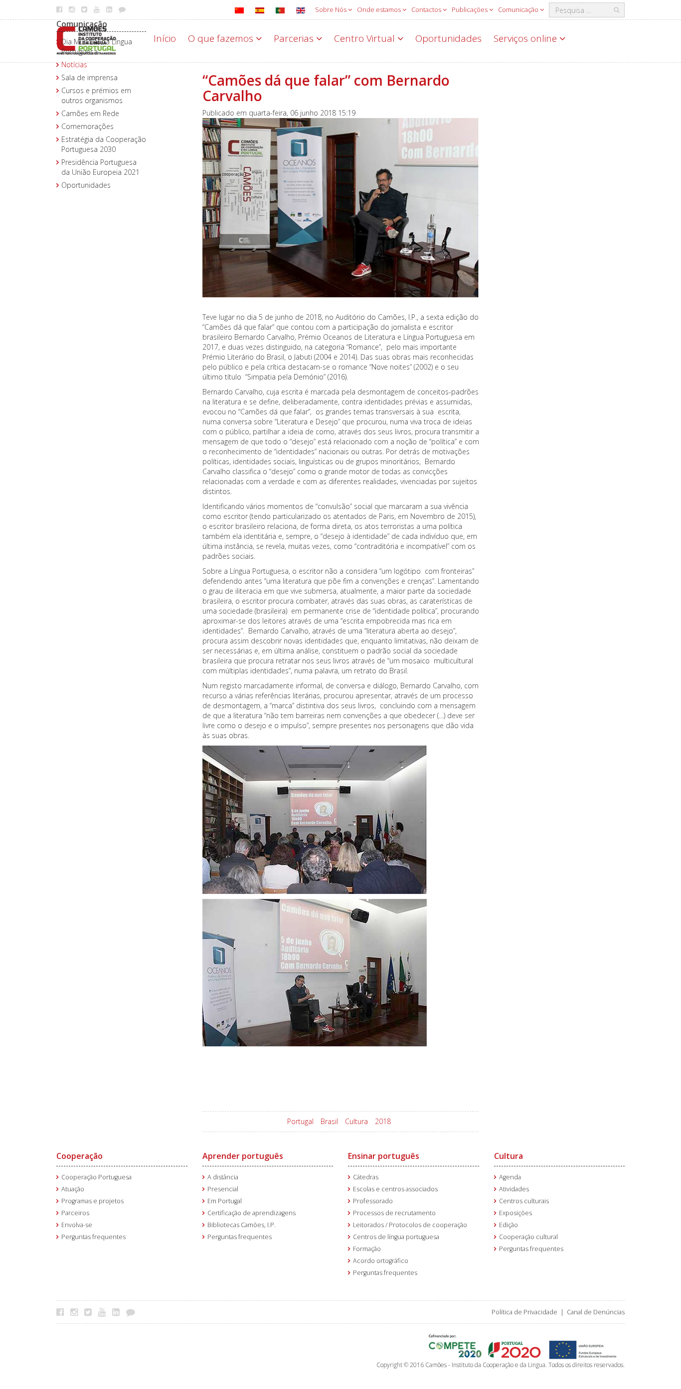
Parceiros (75, 1213)
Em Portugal (224, 1201)
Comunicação (519, 9)
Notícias (74, 64)
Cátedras (365, 1177)
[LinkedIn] (118, 1312)
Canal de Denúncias (596, 1312)
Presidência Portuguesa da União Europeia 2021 (100, 167)
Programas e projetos (92, 1201)
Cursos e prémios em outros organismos (96, 95)
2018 (383, 1121)
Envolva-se (76, 1225)
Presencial (222, 1189)
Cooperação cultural (528, 1237)
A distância (222, 1177)
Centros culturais (524, 1201)
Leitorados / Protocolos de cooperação (410, 1225)
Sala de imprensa (89, 77)
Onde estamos (379, 9)
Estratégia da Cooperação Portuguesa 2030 (103, 144)
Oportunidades (448, 38)
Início (165, 38)
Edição (508, 1225)
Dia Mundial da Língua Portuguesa (96, 46)
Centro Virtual (365, 38)
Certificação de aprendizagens (251, 1213)
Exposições (515, 1213)
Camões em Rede (90, 113)
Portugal (300, 1121)
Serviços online (526, 38)
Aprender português (242, 1155)
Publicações (470, 9)
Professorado (373, 1201)
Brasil (329, 1121)
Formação (367, 1249)
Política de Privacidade (524, 1312)
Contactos (427, 9)
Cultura (356, 1121)
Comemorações (87, 126)
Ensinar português (383, 1155)
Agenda (510, 1177)
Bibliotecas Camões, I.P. (241, 1225)
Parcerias (295, 38)
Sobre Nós (331, 9)
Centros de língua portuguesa (396, 1237)
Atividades (514, 1189)
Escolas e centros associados (395, 1189)
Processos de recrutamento (394, 1213)
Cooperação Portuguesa (96, 1177)
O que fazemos (222, 38)
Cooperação (79, 1155)
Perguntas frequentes (93, 1237)
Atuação (72, 1189)
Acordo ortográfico (380, 1261)
